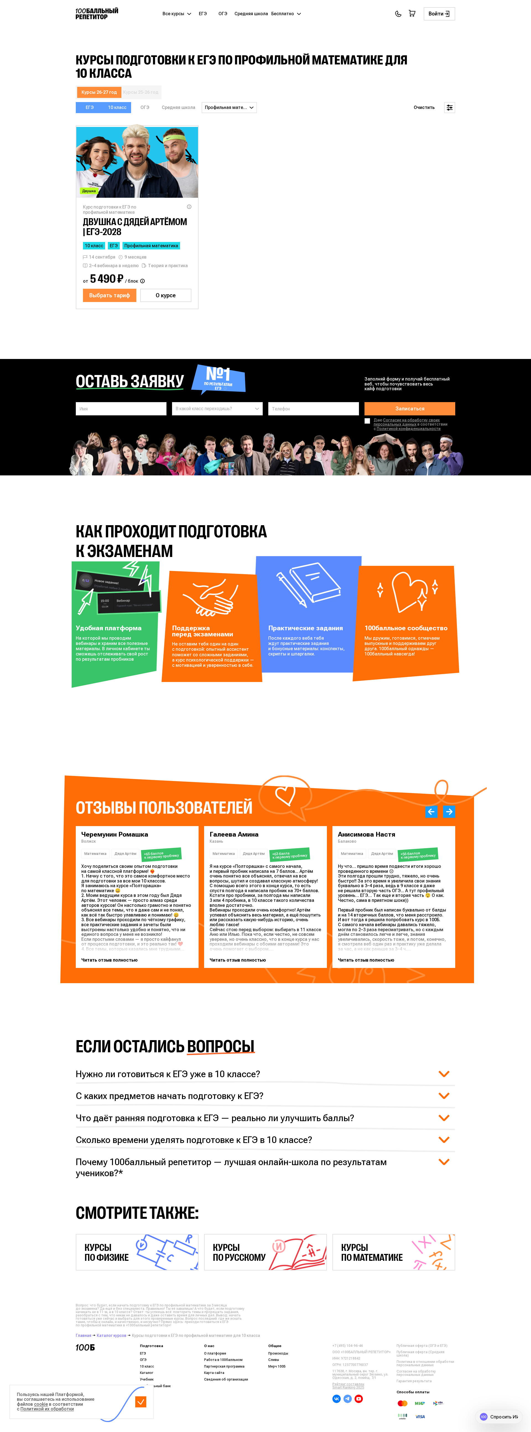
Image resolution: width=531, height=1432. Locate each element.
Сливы (273, 1360)
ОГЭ (222, 13)
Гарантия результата (414, 1381)
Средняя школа (251, 13)
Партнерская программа (224, 1366)
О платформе (215, 1353)
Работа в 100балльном (223, 1360)
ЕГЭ (203, 13)
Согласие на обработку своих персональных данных (407, 422)
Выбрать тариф (109, 295)
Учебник (146, 1379)
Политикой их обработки (47, 1409)
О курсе (166, 295)
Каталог (146, 1373)
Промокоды (278, 1353)
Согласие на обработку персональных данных (416, 1373)
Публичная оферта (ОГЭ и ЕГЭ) (422, 1345)
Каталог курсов (111, 1335)
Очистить (424, 107)
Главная (83, 1335)
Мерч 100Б (277, 1366)
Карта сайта (214, 1373)
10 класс (117, 107)
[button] (431, 812)
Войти (436, 14)
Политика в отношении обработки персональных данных (425, 1363)
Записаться (410, 409)
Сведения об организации (226, 1379)
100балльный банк (155, 1386)
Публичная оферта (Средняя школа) (420, 1353)
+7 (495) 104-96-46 (347, 1345)
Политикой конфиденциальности (409, 428)
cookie (41, 1404)
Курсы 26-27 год (99, 92)
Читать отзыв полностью (109, 960)
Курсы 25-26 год (140, 92)
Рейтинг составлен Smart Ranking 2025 (348, 1385)
